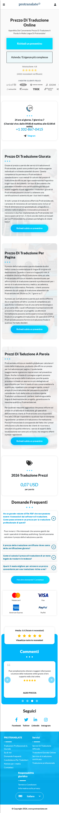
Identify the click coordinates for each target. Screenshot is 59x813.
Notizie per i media (12, 764)
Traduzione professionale (43, 763)
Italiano (30, 796)
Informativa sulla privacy (29, 788)
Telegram (31, 136)
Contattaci (8, 767)
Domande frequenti (12, 756)
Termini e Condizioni (27, 784)
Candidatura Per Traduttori (16, 760)
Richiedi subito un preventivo (29, 228)
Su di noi (8, 752)
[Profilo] (55, 4)
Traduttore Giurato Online (44, 752)
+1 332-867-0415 (29, 129)
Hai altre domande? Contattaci (30, 580)
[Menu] (4, 4)
